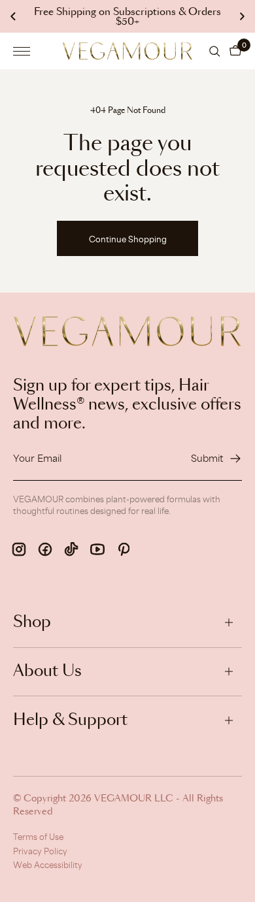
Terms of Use (38, 836)
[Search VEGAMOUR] (214, 51)
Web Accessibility (47, 865)
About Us (47, 671)
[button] (235, 50)
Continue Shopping (128, 239)
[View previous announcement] (13, 16)
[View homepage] (127, 51)
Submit (207, 458)
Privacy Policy (40, 851)
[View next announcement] (242, 16)
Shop (32, 622)
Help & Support (70, 720)
